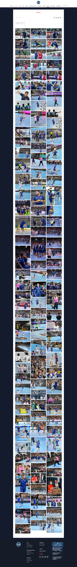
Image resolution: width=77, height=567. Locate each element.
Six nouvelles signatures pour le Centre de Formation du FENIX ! (57, 549)
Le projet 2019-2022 (30, 545)
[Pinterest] (60, 17)
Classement (28, 554)
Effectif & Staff (29, 551)
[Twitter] (58, 17)
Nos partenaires (41, 545)
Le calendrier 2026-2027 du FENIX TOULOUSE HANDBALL (57, 558)
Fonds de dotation (29, 546)
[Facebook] (54, 17)
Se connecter (65, 5)
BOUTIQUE (41, 554)
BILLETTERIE (41, 553)
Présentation (29, 559)
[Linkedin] (56, 17)
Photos (20, 17)
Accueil (17, 17)
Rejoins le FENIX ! (29, 560)
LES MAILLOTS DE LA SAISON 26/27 (56, 554)
